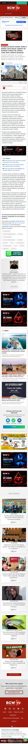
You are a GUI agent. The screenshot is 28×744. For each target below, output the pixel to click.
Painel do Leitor (19, 712)
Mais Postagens (14, 674)
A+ (25, 82)
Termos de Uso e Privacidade (11, 718)
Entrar (4, 3)
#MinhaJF (5, 248)
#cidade (20, 239)
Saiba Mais (14, 286)
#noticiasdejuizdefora (9, 234)
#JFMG (22, 245)
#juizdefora (6, 231)
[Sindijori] (14, 727)
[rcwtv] (14, 35)
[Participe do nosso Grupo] (14, 254)
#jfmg (20, 234)
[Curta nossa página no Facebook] (5, 708)
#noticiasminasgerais (9, 239)
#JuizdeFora (20, 242)
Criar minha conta (14, 692)
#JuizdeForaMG (7, 245)
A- (20, 82)
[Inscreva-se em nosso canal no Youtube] (18, 708)
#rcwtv (5, 242)
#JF (16, 245)
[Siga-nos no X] (14, 708)
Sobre (10, 712)
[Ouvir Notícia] (4, 88)
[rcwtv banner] (14, 741)
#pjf (12, 242)
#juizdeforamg (7, 237)
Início (5, 712)
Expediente (13, 715)
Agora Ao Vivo (22, 3)
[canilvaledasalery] (14, 442)
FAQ (22, 718)
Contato (14, 721)
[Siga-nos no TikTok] (22, 708)
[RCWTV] (14, 8)
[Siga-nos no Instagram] (9, 708)
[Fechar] (23, 736)
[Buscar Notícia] (22, 13)
